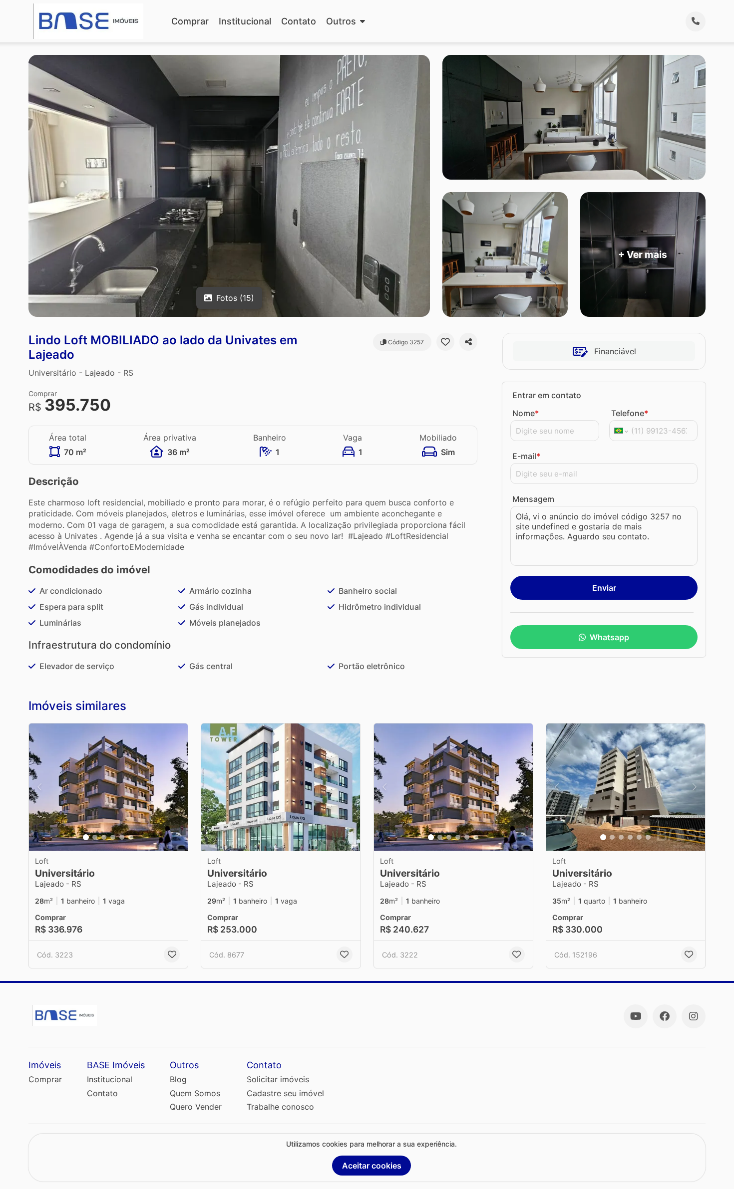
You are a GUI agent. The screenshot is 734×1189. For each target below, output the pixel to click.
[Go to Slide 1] (86, 837)
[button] (108, 787)
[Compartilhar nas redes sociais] (468, 342)
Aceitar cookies (371, 1166)
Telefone (629, 413)
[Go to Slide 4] (112, 837)
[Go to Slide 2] (94, 837)
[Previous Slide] (39, 787)
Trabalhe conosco (280, 1107)
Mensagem (533, 499)
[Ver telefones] (696, 21)
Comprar (190, 21)
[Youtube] (636, 1016)
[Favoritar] (445, 342)
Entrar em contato (546, 395)
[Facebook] (665, 1016)
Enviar (604, 588)
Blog (178, 1079)
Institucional (245, 21)
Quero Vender (196, 1107)
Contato (298, 21)
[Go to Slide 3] (103, 837)
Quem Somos (195, 1093)
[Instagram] (694, 1016)
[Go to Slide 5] (121, 837)
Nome (525, 413)
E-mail (526, 456)
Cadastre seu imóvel (285, 1093)
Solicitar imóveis (278, 1079)
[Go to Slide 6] (130, 837)
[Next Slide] (177, 787)
